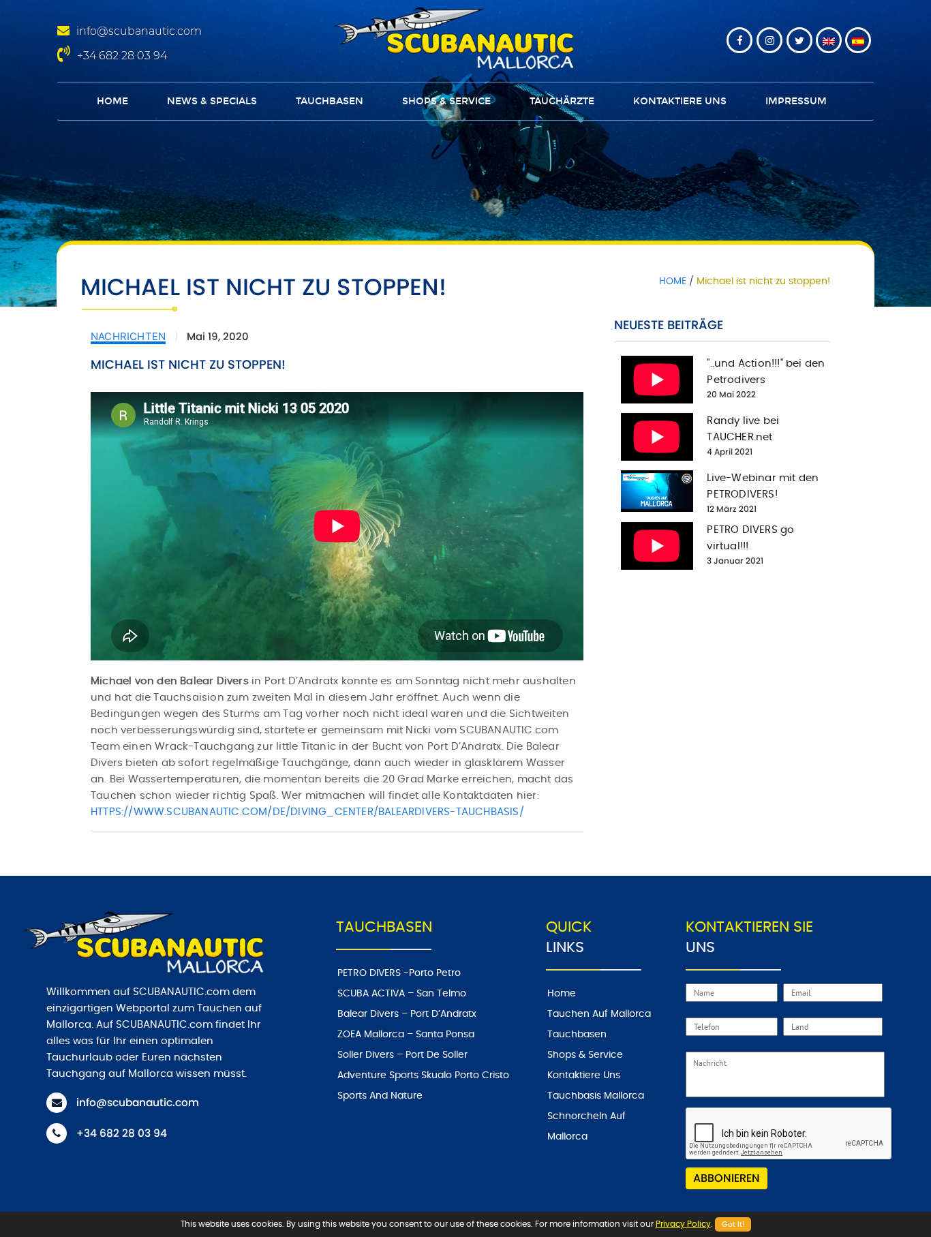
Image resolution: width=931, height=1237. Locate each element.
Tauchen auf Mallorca (599, 1014)
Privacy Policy (683, 1224)
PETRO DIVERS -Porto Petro (399, 973)
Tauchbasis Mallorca (595, 1096)
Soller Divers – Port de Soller (402, 1055)
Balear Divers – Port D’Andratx (406, 1014)
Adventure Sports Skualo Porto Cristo (423, 1075)
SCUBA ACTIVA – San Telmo (401, 993)
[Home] (451, 36)
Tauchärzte (562, 101)
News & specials (212, 101)
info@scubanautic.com (139, 31)
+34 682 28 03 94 (122, 55)
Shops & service (446, 101)
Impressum (796, 101)
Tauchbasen (329, 101)
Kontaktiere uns (680, 101)
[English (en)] (829, 40)
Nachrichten (128, 336)
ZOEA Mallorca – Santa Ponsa (405, 1034)
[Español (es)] (858, 40)
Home (112, 101)
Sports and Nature (380, 1096)
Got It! (733, 1224)
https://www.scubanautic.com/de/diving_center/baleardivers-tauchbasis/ (307, 812)
